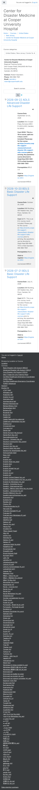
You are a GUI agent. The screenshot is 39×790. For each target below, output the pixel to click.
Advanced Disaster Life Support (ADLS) (17, 370)
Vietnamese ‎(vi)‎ (8, 661)
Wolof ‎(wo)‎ (7, 663)
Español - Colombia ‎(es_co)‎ (12, 484)
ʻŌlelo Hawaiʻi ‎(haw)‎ (10, 531)
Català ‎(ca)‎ (6, 417)
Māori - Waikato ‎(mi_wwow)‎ (12, 578)
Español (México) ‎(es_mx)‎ (12, 493)
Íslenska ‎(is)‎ (7, 538)
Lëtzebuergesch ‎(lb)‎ (10, 562)
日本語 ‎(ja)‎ (6, 779)
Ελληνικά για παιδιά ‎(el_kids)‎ (13, 674)
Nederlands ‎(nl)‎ (8, 585)
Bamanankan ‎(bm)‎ (9, 408)
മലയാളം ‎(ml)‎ (7, 763)
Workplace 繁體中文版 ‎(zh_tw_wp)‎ (15, 669)
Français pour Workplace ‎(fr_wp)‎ (14, 515)
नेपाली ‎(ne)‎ (6, 739)
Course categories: (10, 49)
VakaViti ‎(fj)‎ (7, 658)
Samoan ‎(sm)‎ (7, 614)
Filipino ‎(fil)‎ (7, 504)
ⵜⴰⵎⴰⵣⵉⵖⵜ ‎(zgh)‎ (9, 734)
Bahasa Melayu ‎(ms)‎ (10, 406)
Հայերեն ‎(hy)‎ (8, 710)
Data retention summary (10, 787)
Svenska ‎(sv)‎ (7, 636)
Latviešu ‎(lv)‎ (7, 560)
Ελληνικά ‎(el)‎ (8, 672)
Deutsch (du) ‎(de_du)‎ (10, 446)
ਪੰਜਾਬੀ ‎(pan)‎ (7, 750)
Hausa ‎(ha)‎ (7, 526)
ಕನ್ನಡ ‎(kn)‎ (6, 761)
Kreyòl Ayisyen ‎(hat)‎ (10, 553)
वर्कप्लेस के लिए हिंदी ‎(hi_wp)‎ (11, 743)
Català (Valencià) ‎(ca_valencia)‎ (13, 419)
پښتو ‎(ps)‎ (6, 725)
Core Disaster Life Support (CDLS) (15, 372)
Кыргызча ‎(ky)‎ (8, 687)
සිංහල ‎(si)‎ (6, 765)
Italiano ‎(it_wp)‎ (8, 540)
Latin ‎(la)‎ (6, 558)
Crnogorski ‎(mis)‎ (9, 426)
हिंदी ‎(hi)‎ (5, 745)
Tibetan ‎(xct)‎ (7, 647)
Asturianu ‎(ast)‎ (8, 399)
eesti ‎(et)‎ (6, 457)
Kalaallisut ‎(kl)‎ (8, 547)
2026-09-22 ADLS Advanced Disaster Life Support (18, 103)
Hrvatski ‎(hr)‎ (7, 529)
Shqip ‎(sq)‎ (6, 618)
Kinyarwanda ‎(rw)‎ (9, 549)
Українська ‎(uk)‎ (8, 705)
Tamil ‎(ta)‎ (6, 640)
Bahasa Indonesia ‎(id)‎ (10, 404)
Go (18, 95)
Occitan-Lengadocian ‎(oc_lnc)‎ (13, 598)
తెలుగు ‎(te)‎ (6, 759)
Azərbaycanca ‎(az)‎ (9, 401)
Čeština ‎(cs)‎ (7, 424)
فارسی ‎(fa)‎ (6, 730)
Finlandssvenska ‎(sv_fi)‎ (11, 506)
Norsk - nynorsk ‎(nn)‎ (10, 587)
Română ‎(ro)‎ (7, 609)
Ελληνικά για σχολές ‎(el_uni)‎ (13, 676)
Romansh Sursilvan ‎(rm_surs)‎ (13, 611)
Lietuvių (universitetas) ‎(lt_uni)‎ (14, 567)
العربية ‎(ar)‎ (6, 723)
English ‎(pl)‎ (7, 471)
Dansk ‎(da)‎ (7, 430)
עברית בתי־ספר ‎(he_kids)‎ (11, 714)
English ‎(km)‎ (7, 464)
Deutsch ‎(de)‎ (7, 444)
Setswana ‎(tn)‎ (8, 616)
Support (4, 386)
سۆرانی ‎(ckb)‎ (7, 728)
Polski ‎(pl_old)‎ (8, 602)
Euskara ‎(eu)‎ (7, 500)
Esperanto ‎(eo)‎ (8, 497)
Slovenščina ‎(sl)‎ (8, 622)
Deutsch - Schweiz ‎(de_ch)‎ (12, 439)
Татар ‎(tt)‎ (6, 701)
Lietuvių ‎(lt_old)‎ (8, 564)
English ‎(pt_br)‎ (8, 473)
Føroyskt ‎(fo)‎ (7, 509)
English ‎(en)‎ (7, 459)
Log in (35, 2)
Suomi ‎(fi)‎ (6, 631)
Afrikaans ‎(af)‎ (7, 392)
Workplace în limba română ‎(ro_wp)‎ (15, 665)
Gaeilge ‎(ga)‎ (7, 518)
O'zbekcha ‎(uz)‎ (8, 596)
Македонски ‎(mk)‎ (9, 692)
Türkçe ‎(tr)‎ (6, 652)
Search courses (19, 88)
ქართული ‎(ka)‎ (8, 707)
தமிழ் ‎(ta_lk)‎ (7, 757)
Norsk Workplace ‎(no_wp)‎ (12, 593)
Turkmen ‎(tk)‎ (7, 654)
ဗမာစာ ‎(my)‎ (7, 772)
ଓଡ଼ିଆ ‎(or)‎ (6, 754)
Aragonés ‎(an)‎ (8, 395)
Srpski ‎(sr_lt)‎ (7, 629)
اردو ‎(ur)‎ (5, 721)
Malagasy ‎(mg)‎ (8, 573)
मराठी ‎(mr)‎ (6, 741)
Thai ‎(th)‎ (6, 645)
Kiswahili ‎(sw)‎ (8, 551)
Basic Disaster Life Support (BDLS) (15, 368)
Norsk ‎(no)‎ (6, 591)
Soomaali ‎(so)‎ (8, 625)
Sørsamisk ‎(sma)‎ (9, 627)
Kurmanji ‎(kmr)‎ (8, 555)
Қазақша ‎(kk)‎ (7, 690)
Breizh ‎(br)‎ (7, 415)
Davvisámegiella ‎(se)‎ (10, 437)
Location (5, 363)
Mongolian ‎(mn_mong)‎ (11, 582)
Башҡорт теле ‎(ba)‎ (10, 681)
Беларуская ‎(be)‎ (9, 683)
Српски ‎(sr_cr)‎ (8, 698)
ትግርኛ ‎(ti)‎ (6, 736)
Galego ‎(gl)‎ (7, 522)
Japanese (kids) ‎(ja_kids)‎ (11, 544)
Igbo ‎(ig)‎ (6, 533)
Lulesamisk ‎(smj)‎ (9, 569)
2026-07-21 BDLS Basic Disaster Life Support (18, 274)
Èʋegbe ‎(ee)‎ (7, 502)
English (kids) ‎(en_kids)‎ (11, 462)
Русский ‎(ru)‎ (7, 696)
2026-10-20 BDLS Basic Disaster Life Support (18, 191)
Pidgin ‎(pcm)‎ (7, 600)
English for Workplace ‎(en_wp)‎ (13, 482)
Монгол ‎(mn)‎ (7, 694)
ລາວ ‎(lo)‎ (5, 768)
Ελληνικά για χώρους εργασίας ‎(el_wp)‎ (17, 678)
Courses (13, 33)
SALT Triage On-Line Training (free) (15, 375)
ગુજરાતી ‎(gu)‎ (7, 752)
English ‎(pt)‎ (7, 475)
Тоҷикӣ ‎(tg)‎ (7, 703)
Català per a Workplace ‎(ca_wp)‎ (14, 421)
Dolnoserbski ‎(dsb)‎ (9, 453)
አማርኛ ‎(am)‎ (7, 390)
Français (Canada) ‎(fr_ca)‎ (12, 511)
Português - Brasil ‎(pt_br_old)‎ (13, 605)
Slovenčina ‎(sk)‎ (8, 620)
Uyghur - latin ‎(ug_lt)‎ (10, 656)
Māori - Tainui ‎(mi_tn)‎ (10, 576)
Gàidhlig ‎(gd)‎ (7, 520)
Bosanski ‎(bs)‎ (8, 412)
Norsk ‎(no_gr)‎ (8, 589)
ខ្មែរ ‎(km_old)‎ (7, 774)
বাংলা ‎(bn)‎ (6, 748)
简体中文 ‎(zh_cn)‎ (9, 783)
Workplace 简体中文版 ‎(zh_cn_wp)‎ (15, 667)
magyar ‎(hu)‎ (7, 571)
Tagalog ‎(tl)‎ (7, 638)
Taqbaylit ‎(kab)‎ (8, 643)
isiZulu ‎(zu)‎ (7, 535)
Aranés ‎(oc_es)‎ (8, 397)
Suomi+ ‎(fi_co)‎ (8, 634)
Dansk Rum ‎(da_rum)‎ (10, 435)
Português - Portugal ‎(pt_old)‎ (13, 607)
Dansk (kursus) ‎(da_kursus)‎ (12, 433)
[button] (22, 95)
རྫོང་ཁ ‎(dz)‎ (6, 770)
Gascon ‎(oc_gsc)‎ (9, 524)
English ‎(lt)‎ (5, 388)
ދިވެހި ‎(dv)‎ (6, 732)
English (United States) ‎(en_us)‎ (14, 477)
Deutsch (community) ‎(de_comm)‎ (14, 442)
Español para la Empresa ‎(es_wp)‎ (14, 495)
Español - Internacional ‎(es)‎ (12, 486)
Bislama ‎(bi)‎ (7, 410)
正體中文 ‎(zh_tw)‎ (9, 781)
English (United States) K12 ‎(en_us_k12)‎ (17, 479)
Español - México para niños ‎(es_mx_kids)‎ (18, 488)
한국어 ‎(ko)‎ (7, 777)
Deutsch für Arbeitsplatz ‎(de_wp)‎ (14, 450)
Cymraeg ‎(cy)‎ (7, 428)
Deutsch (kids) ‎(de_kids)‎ (11, 448)
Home (6, 33)
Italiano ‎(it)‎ (6, 542)
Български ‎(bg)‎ (8, 685)
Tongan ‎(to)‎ (7, 649)
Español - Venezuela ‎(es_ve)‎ (13, 491)
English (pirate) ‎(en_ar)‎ (11, 468)
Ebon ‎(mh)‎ (6, 455)
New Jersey (10, 35)
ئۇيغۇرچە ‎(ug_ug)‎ (8, 719)
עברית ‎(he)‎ (6, 712)
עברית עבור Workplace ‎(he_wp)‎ (13, 716)
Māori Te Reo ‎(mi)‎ (9, 580)
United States (23, 33)
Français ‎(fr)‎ (7, 513)
